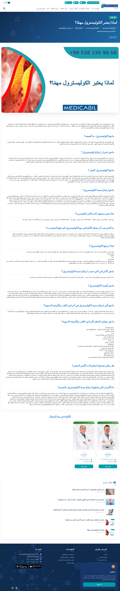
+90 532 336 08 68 (33, 557)
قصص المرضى (40, 9)
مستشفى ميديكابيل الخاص (67, 557)
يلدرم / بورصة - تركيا (33, 561)
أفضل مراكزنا (73, 9)
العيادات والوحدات (84, 9)
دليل (48, 9)
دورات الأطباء (55, 9)
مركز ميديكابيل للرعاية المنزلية (66, 560)
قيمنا (106, 554)
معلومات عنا (94, 9)
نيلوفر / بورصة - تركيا (33, 559)
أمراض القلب (113, 37)
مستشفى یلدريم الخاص (68, 554)
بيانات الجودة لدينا (102, 560)
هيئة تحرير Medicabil (65, 28)
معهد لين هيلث (70, 563)
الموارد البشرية (103, 557)
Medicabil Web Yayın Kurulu (106, 31)
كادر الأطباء (63, 9)
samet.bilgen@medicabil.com (29, 554)
